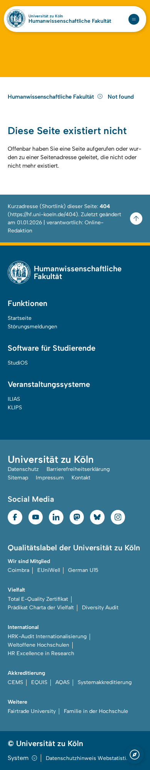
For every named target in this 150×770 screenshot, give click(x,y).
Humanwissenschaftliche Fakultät (69, 21)
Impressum (50, 477)
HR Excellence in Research (41, 653)
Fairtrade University (32, 711)
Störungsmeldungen (32, 326)
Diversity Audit (100, 607)
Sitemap (18, 477)
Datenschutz (23, 469)
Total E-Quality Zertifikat (38, 599)
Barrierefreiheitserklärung (78, 469)
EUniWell (48, 570)
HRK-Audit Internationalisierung (47, 636)
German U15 (83, 570)
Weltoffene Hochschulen (38, 645)
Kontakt (81, 477)
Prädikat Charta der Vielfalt (41, 607)
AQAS (62, 682)
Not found (121, 96)
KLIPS (15, 407)
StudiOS (18, 363)
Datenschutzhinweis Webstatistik (87, 758)
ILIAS (14, 399)
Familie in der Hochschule (96, 711)
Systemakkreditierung (105, 682)
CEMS (15, 682)
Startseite (20, 318)
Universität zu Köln (45, 16)
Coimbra (18, 570)
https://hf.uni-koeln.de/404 (43, 214)
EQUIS (39, 682)
